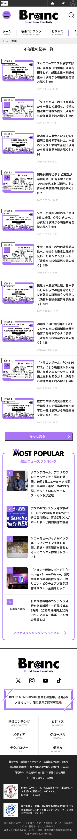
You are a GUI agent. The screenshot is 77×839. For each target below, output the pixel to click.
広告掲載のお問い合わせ (56, 761)
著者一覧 (13, 761)
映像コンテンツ (31, 33)
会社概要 (60, 772)
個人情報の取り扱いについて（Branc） (50, 766)
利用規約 (19, 772)
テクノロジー (19, 748)
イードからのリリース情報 (39, 777)
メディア (19, 735)
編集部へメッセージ (31, 761)
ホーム (6, 33)
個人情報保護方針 (18, 766)
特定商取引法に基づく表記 (39, 772)
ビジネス (57, 33)
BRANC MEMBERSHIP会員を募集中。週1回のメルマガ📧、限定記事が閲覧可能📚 (38, 699)
